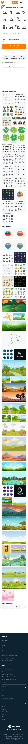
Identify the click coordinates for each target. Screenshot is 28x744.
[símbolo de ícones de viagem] (8, 110)
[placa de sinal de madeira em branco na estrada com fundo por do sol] (19, 699)
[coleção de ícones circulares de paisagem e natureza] (8, 134)
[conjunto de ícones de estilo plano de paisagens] (7, 171)
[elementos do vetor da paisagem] (18, 133)
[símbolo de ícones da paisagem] (8, 374)
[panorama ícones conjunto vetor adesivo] (8, 263)
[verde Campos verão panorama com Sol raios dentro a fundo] (8, 711)
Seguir (23, 41)
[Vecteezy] (2, 2)
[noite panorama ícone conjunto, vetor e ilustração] (8, 526)
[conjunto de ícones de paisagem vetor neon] (8, 433)
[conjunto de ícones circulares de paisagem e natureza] (9, 145)
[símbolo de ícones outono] (8, 216)
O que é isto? (15, 62)
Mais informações (7, 66)
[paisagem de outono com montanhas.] (13, 654)
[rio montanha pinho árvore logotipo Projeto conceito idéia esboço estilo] (8, 538)
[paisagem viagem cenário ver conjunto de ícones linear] (8, 122)
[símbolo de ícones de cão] (8, 192)
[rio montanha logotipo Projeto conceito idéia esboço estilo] (8, 701)
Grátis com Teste (14, 46)
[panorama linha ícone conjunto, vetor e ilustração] (8, 456)
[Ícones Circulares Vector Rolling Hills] (13, 158)
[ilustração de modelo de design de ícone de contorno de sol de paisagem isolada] (13, 512)
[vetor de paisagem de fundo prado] (13, 665)
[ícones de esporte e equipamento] (8, 251)
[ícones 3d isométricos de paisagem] (8, 409)
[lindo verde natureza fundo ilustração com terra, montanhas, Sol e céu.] (13, 469)
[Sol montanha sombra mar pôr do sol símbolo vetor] (8, 275)
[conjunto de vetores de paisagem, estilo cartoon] (8, 445)
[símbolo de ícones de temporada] (8, 299)
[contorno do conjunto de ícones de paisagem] (8, 99)
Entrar (21, 2)
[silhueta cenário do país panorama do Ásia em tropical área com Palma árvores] (13, 588)
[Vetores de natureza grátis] (9, 181)
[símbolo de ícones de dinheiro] (8, 310)
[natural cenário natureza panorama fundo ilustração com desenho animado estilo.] (9, 489)
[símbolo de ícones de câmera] (8, 239)
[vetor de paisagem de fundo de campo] (9, 570)
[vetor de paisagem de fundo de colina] (13, 498)
